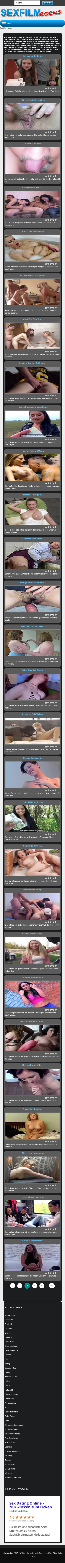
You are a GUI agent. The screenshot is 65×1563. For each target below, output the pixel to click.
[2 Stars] (48, 88)
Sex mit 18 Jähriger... (33, 846)
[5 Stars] (55, 88)
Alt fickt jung (10, 1315)
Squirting (8, 1456)
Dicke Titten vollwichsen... (33, 231)
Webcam (8, 1473)
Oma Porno (9, 1399)
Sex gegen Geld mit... (33, 56)
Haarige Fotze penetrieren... (33, 582)
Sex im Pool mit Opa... (33, 451)
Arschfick (8, 1324)
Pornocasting (10, 1403)
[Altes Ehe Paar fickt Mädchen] (32, 336)
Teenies (8, 1460)
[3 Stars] (51, 88)
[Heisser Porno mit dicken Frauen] (32, 1038)
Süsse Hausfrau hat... (33, 1109)
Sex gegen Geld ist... (33, 802)
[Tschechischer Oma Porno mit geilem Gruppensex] (32, 292)
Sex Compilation (11, 1438)
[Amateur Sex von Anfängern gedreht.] (32, 379)
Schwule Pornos (11, 1429)
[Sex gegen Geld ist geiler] (32, 818)
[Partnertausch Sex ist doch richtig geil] (32, 204)
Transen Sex (10, 1464)
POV (7, 1407)
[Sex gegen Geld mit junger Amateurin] (32, 72)
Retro (7, 1421)
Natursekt (9, 1390)
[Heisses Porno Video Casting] (32, 1082)
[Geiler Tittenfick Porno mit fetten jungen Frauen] (32, 687)
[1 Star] (46, 88)
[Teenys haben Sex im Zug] (32, 1213)
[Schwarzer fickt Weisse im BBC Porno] (32, 730)
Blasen (8, 1333)
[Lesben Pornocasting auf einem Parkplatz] (32, 950)
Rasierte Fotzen (11, 1412)
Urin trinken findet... (33, 144)
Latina (7, 1381)
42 (52, 1286)
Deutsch (8, 1337)
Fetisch (8, 1355)
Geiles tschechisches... (33, 1241)
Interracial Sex (11, 1377)
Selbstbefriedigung (12, 1434)
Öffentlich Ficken (11, 1394)
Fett (6, 1359)
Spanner (8, 1447)
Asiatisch (8, 1329)
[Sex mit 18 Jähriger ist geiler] (32, 862)
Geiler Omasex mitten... (33, 539)
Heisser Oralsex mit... (33, 758)
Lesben (8, 1385)
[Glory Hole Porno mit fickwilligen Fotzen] (32, 1169)
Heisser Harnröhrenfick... (33, 100)
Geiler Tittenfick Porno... (33, 670)
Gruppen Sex (10, 1368)
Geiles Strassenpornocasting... (33, 407)
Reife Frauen (10, 1416)
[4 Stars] (53, 88)
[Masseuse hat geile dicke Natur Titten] (32, 511)
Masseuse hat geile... (33, 495)
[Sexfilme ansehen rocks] (32, 13)
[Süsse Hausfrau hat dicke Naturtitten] (32, 1125)
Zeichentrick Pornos (13, 1478)
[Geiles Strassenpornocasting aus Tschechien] (32, 423)
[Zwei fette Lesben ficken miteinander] (32, 643)
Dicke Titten (10, 1342)
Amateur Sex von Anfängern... (33, 363)
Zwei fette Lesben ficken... (33, 626)
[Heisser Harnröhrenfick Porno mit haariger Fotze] (32, 116)
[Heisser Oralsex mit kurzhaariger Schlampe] (32, 774)
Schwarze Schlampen (14, 1425)
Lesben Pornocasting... (33, 934)
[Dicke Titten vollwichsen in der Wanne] (32, 248)
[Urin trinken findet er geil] (32, 160)
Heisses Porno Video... (33, 1065)
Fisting (7, 1364)
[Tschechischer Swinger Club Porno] (32, 906)
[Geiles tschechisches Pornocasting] (32, 1257)
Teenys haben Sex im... (33, 1197)
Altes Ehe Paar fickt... (33, 319)
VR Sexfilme (10, 1469)
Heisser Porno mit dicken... (33, 1021)
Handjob (8, 1372)
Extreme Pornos (11, 1350)
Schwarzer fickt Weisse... (33, 714)
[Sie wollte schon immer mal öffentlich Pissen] (32, 994)
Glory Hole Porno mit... (33, 1153)
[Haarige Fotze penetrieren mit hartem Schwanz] (32, 599)
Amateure (9, 1320)
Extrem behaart (11, 1346)
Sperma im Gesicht (12, 1451)
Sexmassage (10, 1443)
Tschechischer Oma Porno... (33, 275)
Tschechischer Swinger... (33, 890)
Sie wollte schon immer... (33, 977)
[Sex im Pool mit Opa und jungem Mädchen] (32, 467)
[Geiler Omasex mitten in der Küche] (32, 555)
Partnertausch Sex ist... (33, 188)
